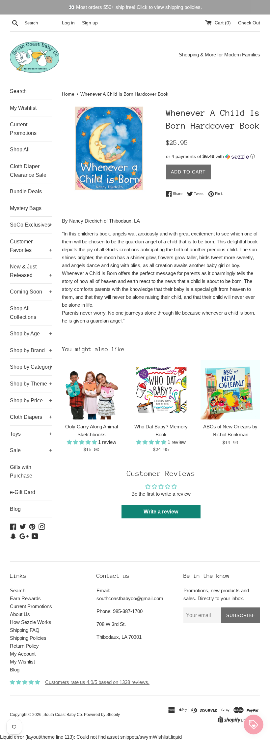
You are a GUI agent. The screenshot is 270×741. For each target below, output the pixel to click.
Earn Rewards (25, 598)
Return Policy (24, 646)
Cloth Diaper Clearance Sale (28, 171)
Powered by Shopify (102, 714)
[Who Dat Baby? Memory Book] (161, 389)
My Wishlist (23, 108)
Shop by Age (31, 333)
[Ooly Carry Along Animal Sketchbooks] (92, 389)
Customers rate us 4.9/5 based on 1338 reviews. (97, 682)
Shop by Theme (31, 383)
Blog (15, 509)
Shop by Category (31, 367)
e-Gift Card (22, 492)
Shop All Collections (23, 313)
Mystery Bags (25, 208)
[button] (213, 156)
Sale (31, 450)
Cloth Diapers (31, 417)
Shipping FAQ (25, 630)
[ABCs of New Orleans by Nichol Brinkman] (230, 389)
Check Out (249, 22)
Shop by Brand (31, 350)
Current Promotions (23, 129)
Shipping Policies (28, 638)
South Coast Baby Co (62, 714)
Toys (31, 434)
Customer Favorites (31, 246)
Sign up (90, 22)
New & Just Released (31, 271)
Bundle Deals (26, 191)
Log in (68, 22)
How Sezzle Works (30, 622)
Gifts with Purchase (21, 471)
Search (18, 91)
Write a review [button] (161, 511)
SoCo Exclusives (31, 225)
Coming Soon (31, 291)
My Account (23, 654)
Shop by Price (31, 400)
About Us (20, 614)
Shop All (20, 149)
